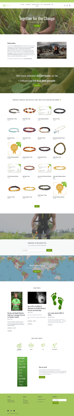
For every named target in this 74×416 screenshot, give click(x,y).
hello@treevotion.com (41, 399)
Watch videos (37, 85)
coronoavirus (9, 327)
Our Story (9, 399)
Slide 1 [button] (35, 237)
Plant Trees (37, 25)
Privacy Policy (25, 400)
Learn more (42, 377)
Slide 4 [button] (38, 237)
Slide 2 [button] (36, 237)
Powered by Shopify (15, 413)
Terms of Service (26, 403)
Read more (9, 330)
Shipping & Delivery (10, 400)
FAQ (23, 399)
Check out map (37, 271)
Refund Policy (25, 401)
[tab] (35, 237)
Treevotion (11, 413)
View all (37, 206)
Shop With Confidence (11, 401)
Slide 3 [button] (37, 237)
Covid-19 (14, 327)
